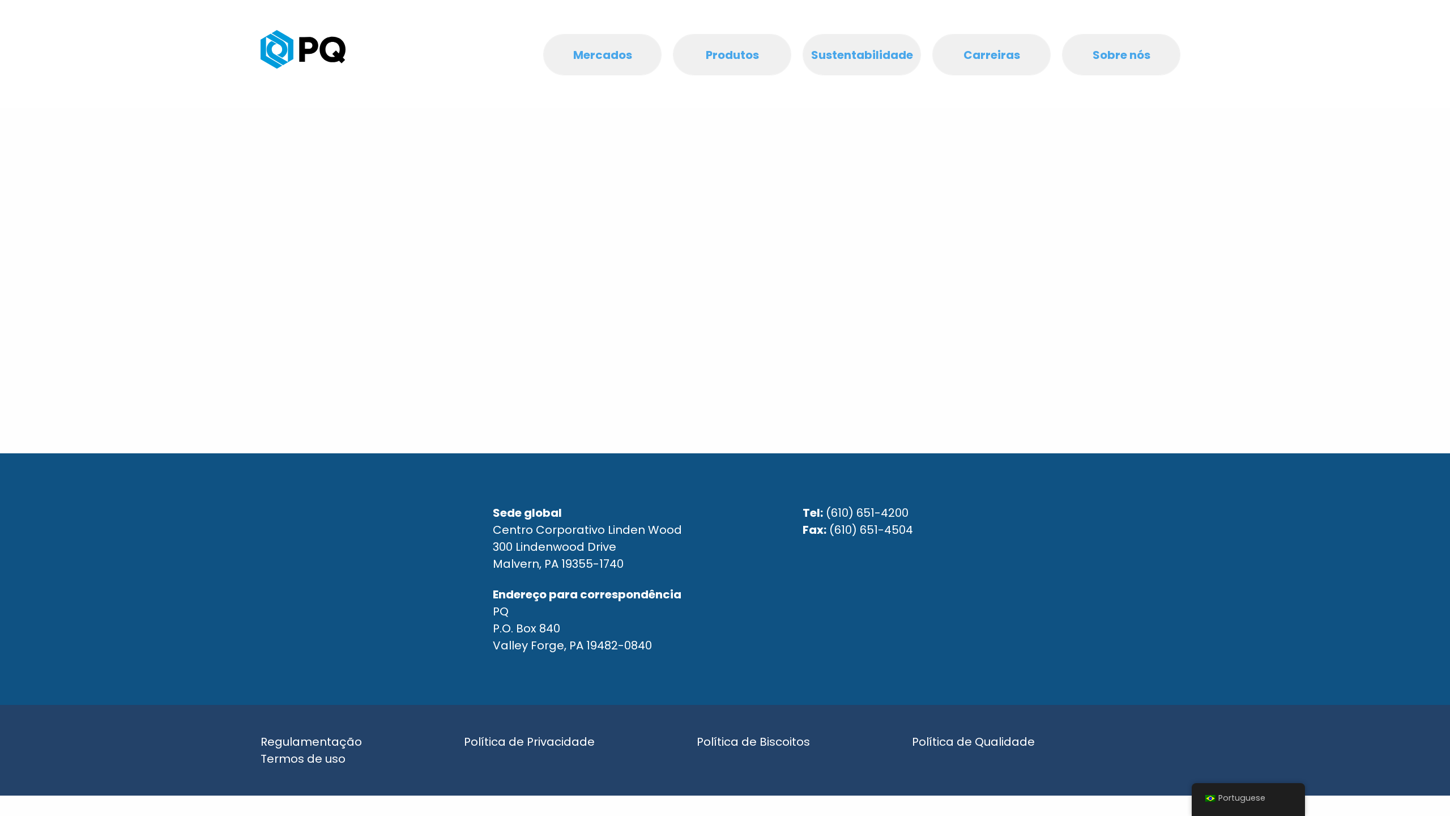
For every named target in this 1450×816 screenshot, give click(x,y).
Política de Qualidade (973, 742)
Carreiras (991, 55)
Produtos (732, 55)
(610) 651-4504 (871, 530)
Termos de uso (303, 759)
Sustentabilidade (862, 55)
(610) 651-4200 (867, 513)
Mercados (602, 55)
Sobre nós (1121, 55)
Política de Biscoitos (753, 742)
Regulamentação (311, 742)
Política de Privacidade (529, 742)
